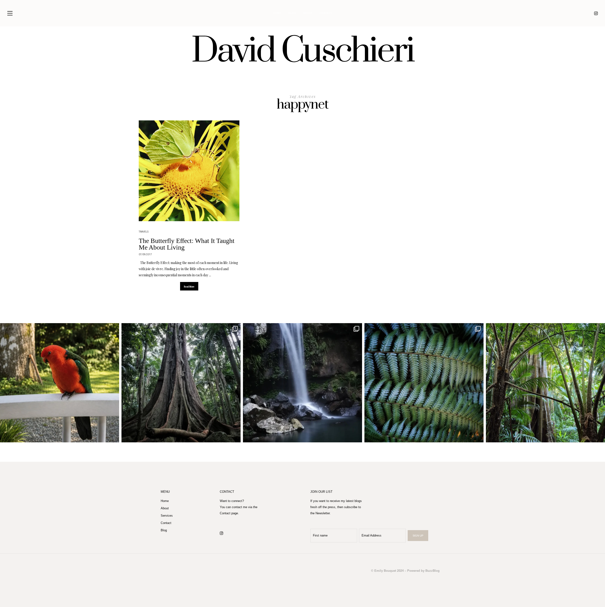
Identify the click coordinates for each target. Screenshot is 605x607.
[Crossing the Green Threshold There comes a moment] (302, 382)
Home (277, 13)
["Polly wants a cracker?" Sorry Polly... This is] (59, 382)
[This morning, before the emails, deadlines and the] (181, 382)
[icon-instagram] (596, 13)
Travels (143, 231)
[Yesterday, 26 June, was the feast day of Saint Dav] (545, 382)
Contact (326, 13)
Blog (292, 13)
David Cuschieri (302, 51)
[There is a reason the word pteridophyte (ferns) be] (424, 382)
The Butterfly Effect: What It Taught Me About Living (186, 244)
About (307, 13)
